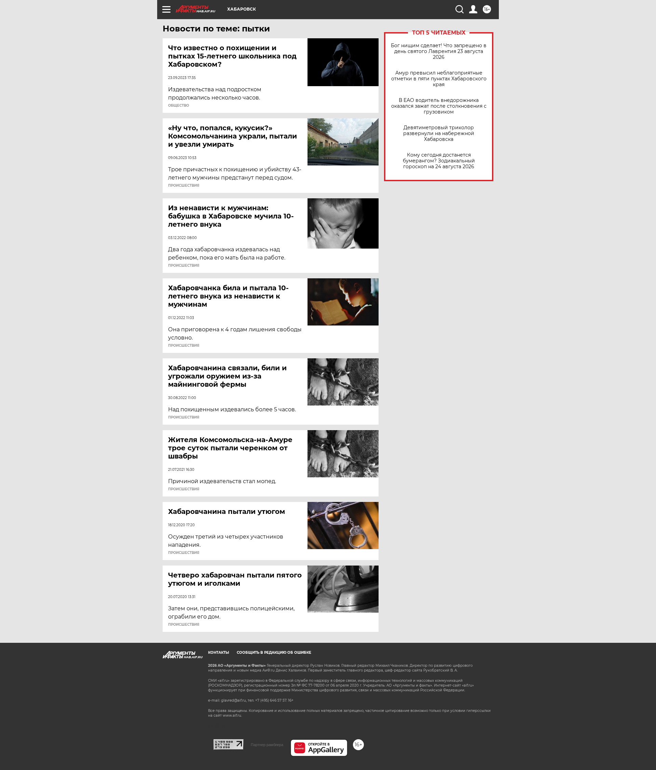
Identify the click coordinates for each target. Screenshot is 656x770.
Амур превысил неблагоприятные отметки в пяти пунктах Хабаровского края (439, 79)
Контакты (218, 652)
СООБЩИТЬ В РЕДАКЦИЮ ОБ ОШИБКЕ (274, 652)
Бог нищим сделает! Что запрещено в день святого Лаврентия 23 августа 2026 (439, 51)
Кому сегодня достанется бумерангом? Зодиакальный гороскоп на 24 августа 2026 (439, 161)
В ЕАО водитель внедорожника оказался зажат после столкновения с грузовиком (439, 106)
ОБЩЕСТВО (178, 105)
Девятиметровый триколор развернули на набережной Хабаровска (438, 133)
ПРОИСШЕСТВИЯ (183, 185)
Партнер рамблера (267, 745)
